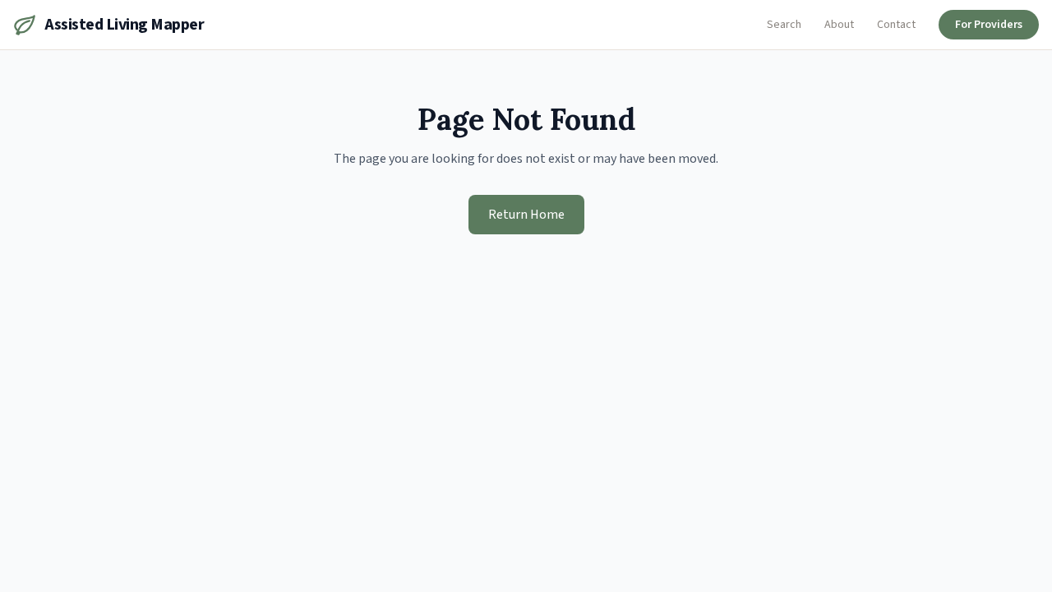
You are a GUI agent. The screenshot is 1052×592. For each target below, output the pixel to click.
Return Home (526, 215)
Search (784, 24)
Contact (896, 24)
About (839, 24)
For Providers (988, 24)
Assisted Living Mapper (124, 24)
